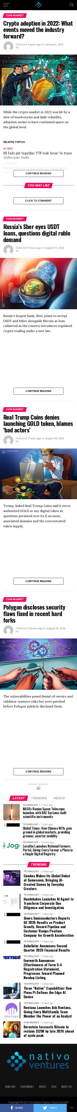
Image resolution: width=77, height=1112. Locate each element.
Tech (53, 1087)
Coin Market (27, 1087)
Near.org (10, 1087)
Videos (42, 1087)
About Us (66, 1087)
